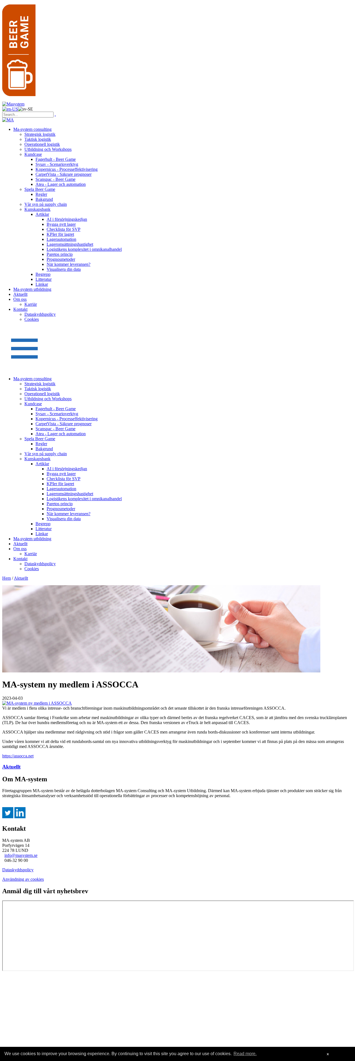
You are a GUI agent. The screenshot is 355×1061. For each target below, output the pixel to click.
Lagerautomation (61, 239)
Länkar (42, 284)
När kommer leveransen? (68, 264)
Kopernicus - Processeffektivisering (67, 169)
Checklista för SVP (63, 229)
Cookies (31, 319)
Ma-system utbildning (32, 289)
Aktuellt (20, 294)
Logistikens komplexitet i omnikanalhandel (84, 249)
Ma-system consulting (32, 129)
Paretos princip (60, 254)
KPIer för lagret (60, 234)
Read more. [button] (245, 1053)
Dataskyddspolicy (40, 314)
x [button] (328, 1054)
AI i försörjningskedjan (67, 219)
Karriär (30, 304)
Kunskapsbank (37, 209)
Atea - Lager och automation (61, 184)
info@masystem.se (20, 855)
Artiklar (42, 214)
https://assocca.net (18, 756)
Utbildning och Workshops (48, 149)
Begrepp (43, 274)
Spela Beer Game (39, 189)
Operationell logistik (42, 144)
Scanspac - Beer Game (55, 179)
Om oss (20, 299)
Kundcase (33, 154)
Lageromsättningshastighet (70, 244)
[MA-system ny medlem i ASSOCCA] (37, 703)
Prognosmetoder (61, 259)
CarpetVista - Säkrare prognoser (64, 174)
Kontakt (20, 309)
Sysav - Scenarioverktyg (57, 164)
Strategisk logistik (39, 134)
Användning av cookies (23, 879)
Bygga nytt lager (61, 224)
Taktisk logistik (37, 139)
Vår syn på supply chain (45, 204)
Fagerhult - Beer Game (56, 159)
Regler (41, 194)
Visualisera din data (64, 269)
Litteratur (44, 279)
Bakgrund (44, 199)
